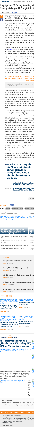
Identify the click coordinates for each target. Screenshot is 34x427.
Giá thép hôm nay (6, 405)
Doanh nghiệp (6, 270)
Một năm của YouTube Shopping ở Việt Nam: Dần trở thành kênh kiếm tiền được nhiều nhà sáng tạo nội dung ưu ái (13, 231)
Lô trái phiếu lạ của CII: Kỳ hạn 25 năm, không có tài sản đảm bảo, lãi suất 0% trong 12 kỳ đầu (8, 306)
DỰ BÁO (11, 412)
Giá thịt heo (22, 405)
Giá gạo (28, 405)
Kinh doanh (5, 2)
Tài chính (21, 307)
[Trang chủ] (1, 16)
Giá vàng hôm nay (6, 402)
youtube (8, 208)
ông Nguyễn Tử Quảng (17, 208)
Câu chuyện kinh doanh (18, 1)
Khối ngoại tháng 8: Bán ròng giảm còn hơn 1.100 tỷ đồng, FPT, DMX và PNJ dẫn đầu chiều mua (9, 324)
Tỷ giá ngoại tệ (15, 402)
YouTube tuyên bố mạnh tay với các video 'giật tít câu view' (13, 241)
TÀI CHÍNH (28, 412)
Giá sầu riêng (15, 405)
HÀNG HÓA (17, 412)
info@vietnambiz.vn (10, 424)
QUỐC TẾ (22, 412)
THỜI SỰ (6, 412)
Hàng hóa (5, 277)
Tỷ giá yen (28, 402)
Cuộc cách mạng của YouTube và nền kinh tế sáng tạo (14, 237)
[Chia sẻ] (1, 19)
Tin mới (6, 258)
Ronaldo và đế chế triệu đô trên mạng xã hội (12, 248)
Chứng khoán (3, 329)
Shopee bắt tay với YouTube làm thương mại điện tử (14, 245)
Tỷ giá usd (22, 402)
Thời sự (4, 263)
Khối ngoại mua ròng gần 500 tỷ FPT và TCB (29, 388)
